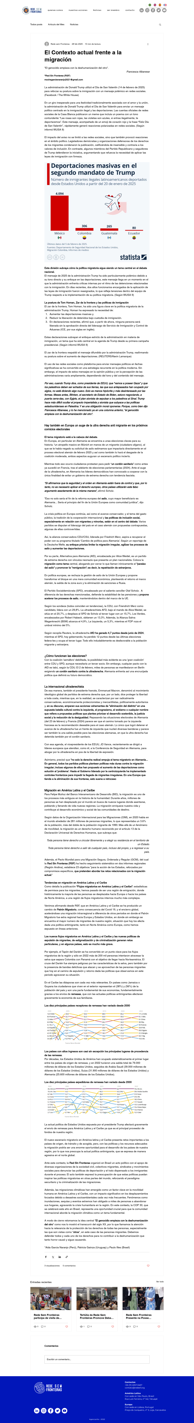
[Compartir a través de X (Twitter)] (52, 1257)
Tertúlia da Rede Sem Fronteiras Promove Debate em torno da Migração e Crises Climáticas (96, 1316)
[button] (160, 24)
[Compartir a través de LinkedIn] (59, 1257)
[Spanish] (158, 5)
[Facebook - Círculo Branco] (50, 1410)
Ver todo (160, 1281)
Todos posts (36, 24)
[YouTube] (164, 10)
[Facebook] (153, 10)
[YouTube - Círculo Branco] (64, 1410)
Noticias (74, 24)
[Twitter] (159, 10)
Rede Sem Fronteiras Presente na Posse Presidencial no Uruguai (140, 1316)
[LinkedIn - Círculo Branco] (36, 1410)
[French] (164, 5)
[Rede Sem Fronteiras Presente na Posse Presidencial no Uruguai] (143, 1298)
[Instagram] (147, 10)
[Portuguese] (148, 5)
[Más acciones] (148, 44)
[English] (154, 5)
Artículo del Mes (56, 24)
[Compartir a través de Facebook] (45, 1257)
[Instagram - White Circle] (43, 1410)
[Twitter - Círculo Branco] (57, 1410)
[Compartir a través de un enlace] (66, 1257)
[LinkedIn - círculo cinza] (141, 10)
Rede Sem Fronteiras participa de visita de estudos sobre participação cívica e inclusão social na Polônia (50, 1316)
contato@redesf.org (135, 1387)
